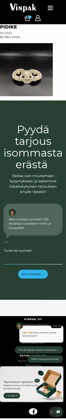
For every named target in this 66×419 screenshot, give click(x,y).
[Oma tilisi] (38, 17)
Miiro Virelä (12, 37)
